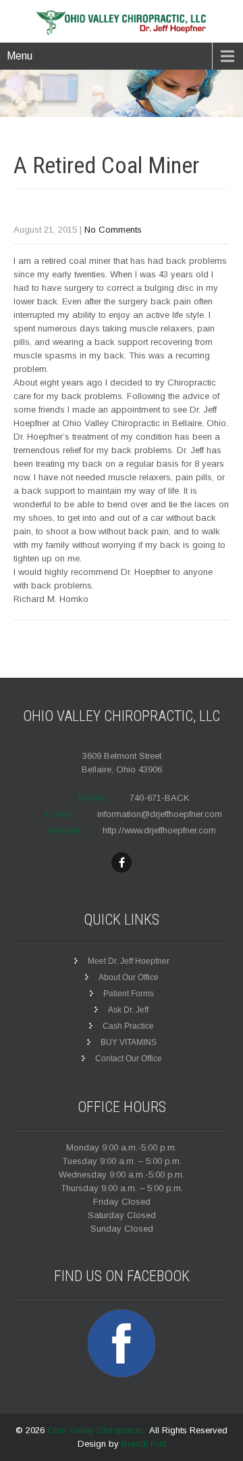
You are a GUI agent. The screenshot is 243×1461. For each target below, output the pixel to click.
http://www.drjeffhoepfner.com (159, 830)
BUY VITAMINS (129, 1042)
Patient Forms (128, 993)
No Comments (113, 230)
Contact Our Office (128, 1058)
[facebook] (121, 862)
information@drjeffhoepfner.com (159, 814)
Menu (19, 56)
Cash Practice (128, 1026)
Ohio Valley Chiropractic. (98, 1430)
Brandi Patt (144, 1444)
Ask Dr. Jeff (128, 1010)
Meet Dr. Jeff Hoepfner (128, 961)
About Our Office (129, 977)
